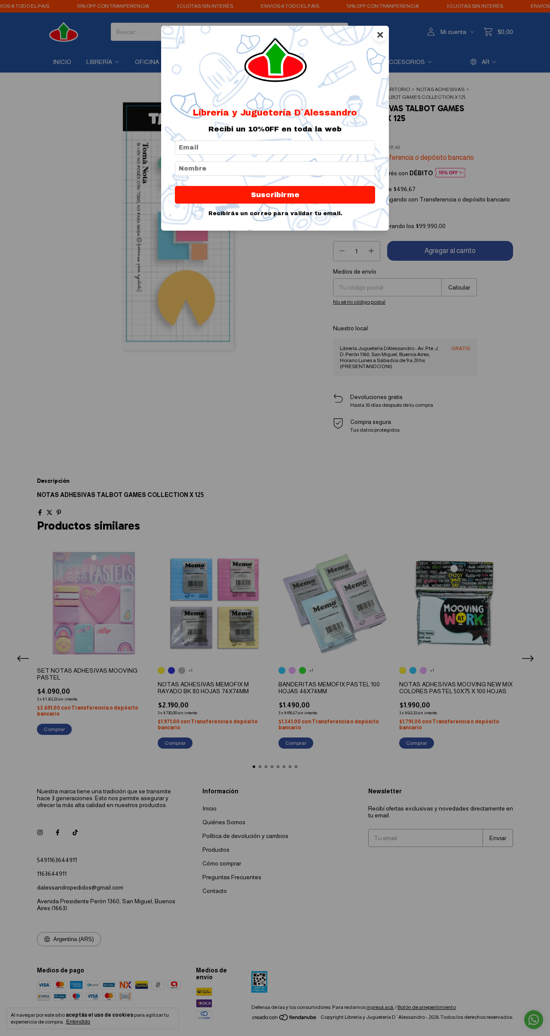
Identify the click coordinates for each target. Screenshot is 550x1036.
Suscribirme (275, 195)
